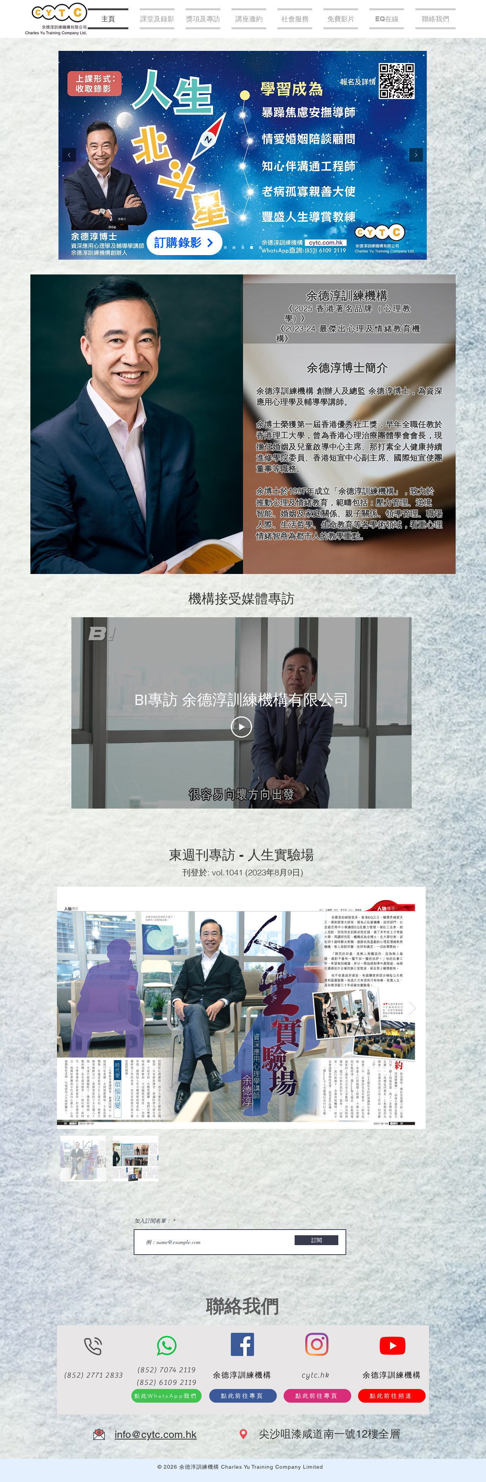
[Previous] (69, 155)
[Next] (416, 155)
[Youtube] (392, 1345)
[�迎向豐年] (225, 247)
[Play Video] (241, 727)
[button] (249, 18)
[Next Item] (412, 1008)
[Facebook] (242, 1344)
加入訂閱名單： (152, 1220)
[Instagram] (316, 1344)
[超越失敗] (234, 247)
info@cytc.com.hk (156, 1434)
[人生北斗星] (251, 247)
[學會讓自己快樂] (260, 247)
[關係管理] (242, 247)
